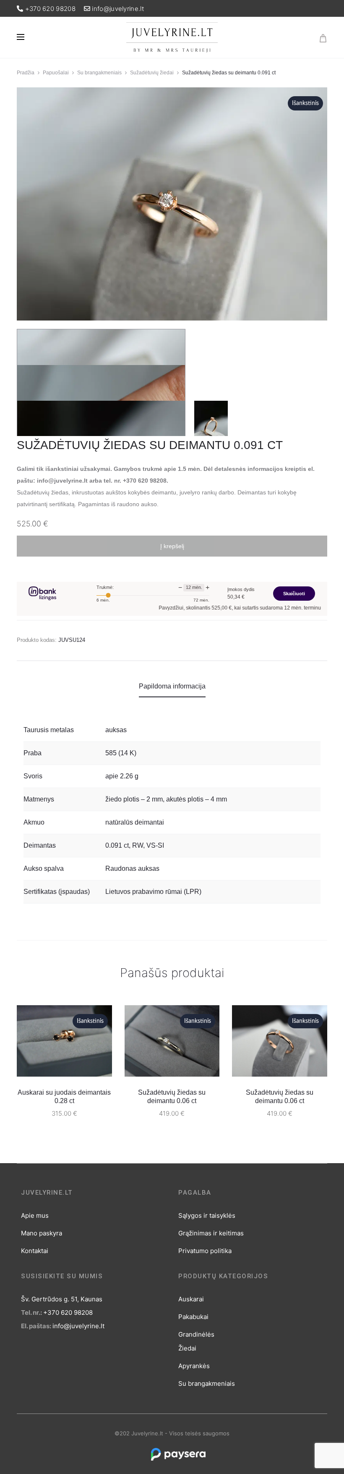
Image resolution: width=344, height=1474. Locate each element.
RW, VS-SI (148, 845)
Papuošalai (56, 73)
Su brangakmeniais (99, 73)
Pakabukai (193, 1317)
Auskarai (191, 1299)
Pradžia (25, 73)
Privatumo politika (205, 1251)
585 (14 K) (120, 753)
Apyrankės (194, 1366)
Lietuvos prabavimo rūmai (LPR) (153, 891)
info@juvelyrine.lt (117, 9)
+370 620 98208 (50, 9)
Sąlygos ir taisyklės (206, 1215)
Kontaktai (34, 1251)
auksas (116, 729)
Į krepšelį (172, 546)
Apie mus (35, 1215)
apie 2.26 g (121, 776)
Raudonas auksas (132, 868)
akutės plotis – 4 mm (196, 799)
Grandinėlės (196, 1334)
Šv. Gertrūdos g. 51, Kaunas (61, 1299)
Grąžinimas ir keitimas (211, 1233)
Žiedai (187, 1348)
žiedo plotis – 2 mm (134, 799)
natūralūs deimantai (134, 822)
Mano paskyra (41, 1233)
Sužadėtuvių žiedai (152, 73)
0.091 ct (117, 845)
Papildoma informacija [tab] (172, 686)
